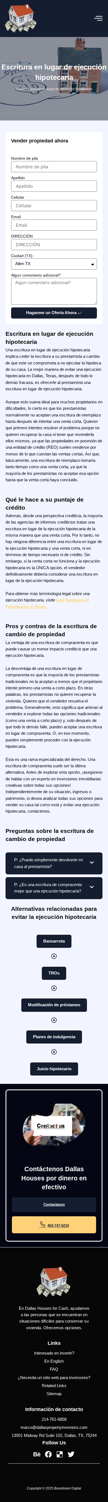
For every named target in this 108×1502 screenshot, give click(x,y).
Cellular (17, 197)
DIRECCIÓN (22, 236)
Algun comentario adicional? (36, 275)
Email (16, 216)
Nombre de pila (24, 158)
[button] (98, 18)
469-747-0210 (58, 1226)
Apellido (18, 178)
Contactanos (54, 1204)
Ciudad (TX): (22, 255)
